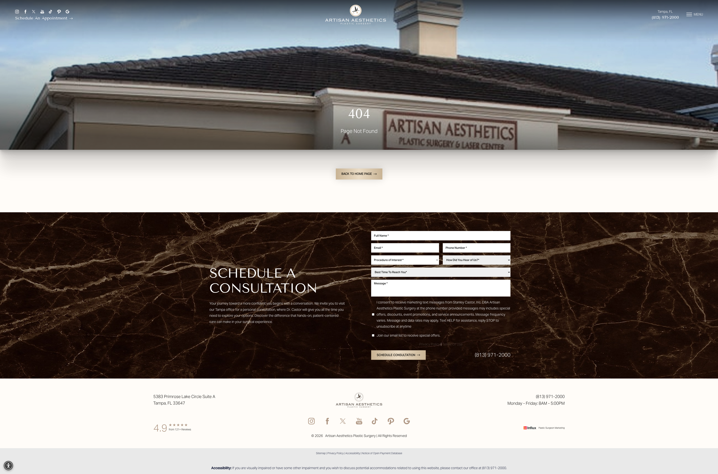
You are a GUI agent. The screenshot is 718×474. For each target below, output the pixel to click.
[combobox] (405, 260)
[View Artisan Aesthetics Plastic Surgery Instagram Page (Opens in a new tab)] (17, 11)
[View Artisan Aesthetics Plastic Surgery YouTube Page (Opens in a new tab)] (42, 11)
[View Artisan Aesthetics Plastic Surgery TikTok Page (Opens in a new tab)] (51, 11)
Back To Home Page (356, 174)
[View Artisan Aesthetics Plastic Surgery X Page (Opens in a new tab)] (34, 11)
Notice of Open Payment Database (382, 453)
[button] (689, 14)
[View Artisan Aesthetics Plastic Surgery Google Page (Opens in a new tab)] (67, 11)
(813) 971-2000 (665, 17)
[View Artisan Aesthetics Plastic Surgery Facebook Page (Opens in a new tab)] (25, 11)
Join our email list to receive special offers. (408, 335)
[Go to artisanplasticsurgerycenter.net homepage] (355, 14)
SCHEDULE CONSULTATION (396, 355)
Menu (698, 14)
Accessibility (352, 453)
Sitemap (321, 453)
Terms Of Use (452, 344)
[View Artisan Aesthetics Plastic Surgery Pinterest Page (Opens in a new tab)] (59, 11)
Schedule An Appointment (42, 18)
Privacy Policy (429, 344)
